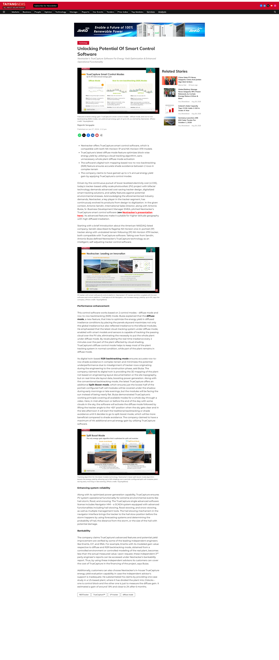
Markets (15, 12)
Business (27, 12)
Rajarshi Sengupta (85, 125)
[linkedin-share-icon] (92, 136)
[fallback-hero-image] (169, 80)
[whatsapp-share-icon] (79, 136)
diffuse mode (128, 595)
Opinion (48, 12)
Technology (60, 12)
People (38, 12)
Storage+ (74, 12)
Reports (85, 12)
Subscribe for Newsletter (45, 5)
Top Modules (137, 12)
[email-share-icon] (97, 136)
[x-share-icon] (84, 136)
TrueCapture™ (99, 595)
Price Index (123, 12)
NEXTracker (84, 595)
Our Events (98, 12)
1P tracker (114, 595)
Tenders (110, 12)
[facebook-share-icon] (88, 136)
